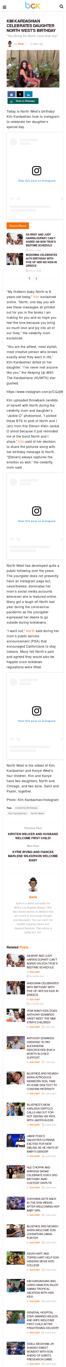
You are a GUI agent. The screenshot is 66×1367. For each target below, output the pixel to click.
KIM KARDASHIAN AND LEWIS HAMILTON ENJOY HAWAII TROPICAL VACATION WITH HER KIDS (42, 1288)
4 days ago (50, 1301)
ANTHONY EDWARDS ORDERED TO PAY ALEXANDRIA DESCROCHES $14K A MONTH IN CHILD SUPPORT (41, 1047)
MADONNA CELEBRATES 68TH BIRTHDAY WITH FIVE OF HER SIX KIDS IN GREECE (41, 260)
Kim (36, 296)
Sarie (21, 43)
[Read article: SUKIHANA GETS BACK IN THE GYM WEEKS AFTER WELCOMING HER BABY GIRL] (16, 1203)
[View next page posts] (36, 278)
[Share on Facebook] (12, 94)
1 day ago (49, 1027)
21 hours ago (36, 1004)
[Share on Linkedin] (28, 94)
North (30, 630)
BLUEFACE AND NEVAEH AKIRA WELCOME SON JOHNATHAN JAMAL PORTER (42, 1232)
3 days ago (50, 1215)
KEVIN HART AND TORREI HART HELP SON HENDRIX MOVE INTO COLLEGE (43, 1259)
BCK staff (35, 972)
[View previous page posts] (29, 278)
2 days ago (50, 1093)
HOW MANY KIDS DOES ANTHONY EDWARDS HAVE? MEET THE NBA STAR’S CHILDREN (42, 1016)
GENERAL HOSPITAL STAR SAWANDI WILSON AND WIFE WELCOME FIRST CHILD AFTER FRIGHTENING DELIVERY (43, 1320)
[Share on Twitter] (19, 94)
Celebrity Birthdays (26, 807)
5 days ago (50, 1364)
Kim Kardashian (17, 813)
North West (37, 813)
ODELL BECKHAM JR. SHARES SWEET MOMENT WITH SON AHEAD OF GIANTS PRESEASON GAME (40, 1351)
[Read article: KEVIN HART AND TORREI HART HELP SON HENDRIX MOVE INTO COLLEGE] (16, 1258)
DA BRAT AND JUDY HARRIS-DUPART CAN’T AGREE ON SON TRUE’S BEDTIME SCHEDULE (41, 240)
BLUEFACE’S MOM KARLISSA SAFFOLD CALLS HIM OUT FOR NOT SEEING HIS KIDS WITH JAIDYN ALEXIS (41, 1112)
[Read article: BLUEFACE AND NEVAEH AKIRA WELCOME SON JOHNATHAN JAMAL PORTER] (16, 1230)
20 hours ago (36, 976)
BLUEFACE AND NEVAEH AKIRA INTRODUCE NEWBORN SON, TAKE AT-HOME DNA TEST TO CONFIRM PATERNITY (42, 1081)
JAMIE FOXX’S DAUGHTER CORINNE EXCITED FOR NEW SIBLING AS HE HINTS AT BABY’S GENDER (42, 1143)
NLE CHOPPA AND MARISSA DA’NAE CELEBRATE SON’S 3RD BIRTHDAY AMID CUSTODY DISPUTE (42, 1175)
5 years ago (37, 43)
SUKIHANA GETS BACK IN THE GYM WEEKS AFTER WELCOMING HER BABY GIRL (43, 1204)
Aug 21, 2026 (34, 250)
